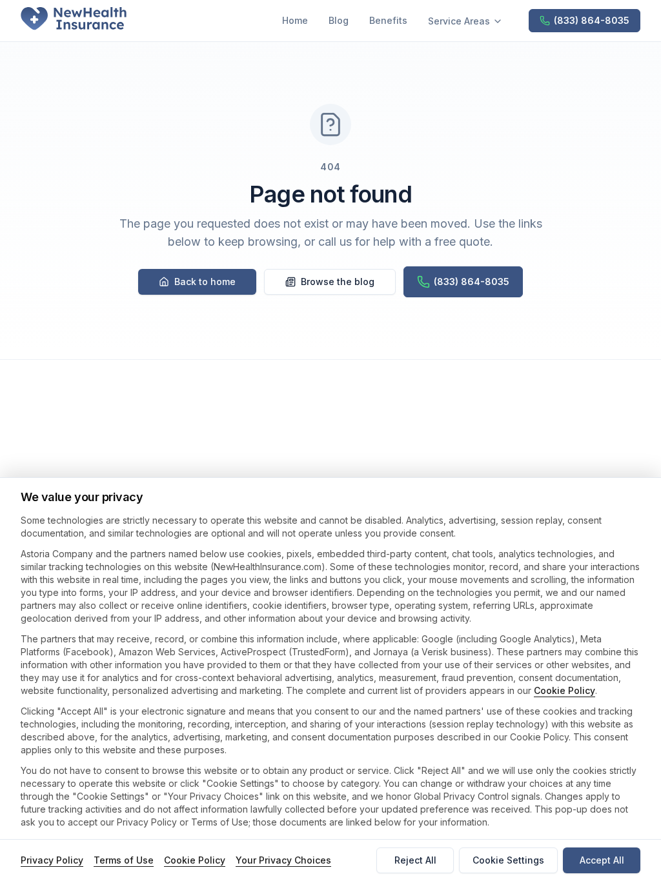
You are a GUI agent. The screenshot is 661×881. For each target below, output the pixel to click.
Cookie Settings (508, 860)
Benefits (388, 20)
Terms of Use (124, 860)
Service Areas (459, 20)
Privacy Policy (52, 860)
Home (295, 20)
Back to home (205, 281)
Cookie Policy (564, 690)
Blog (339, 20)
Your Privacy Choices (283, 860)
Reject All (415, 860)
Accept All (602, 860)
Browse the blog (337, 281)
